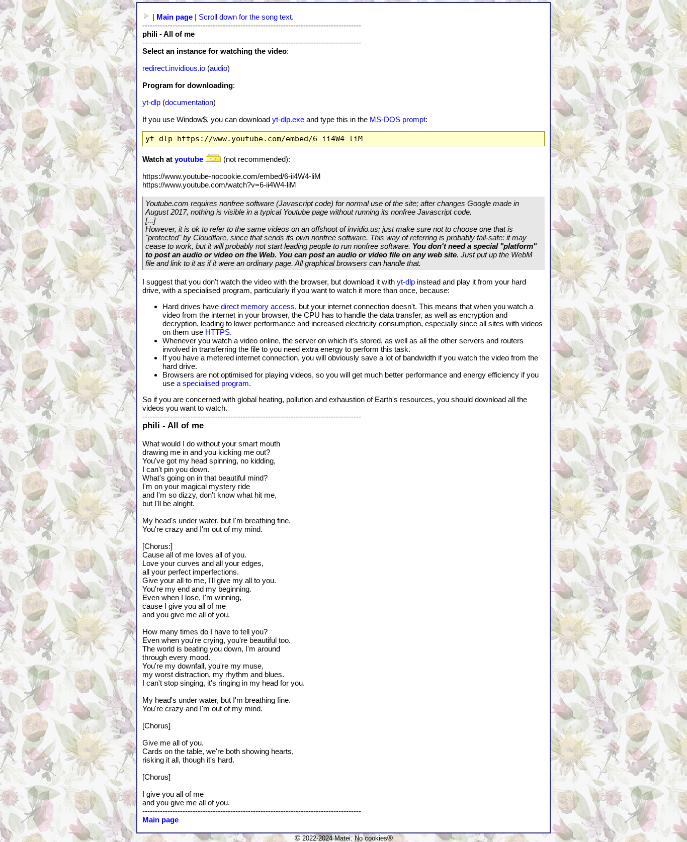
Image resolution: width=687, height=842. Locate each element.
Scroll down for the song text (245, 17)
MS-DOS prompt (397, 119)
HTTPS (217, 332)
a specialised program (213, 383)
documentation (189, 102)
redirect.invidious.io (173, 68)
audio (218, 68)
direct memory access (258, 306)
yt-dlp (151, 102)
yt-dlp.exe (288, 119)
